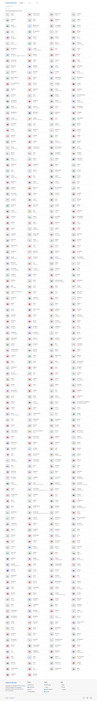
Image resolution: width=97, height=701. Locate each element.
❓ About (63, 687)
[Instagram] (84, 698)
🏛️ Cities (29, 689)
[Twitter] (87, 698)
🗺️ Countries (30, 685)
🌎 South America (48, 689)
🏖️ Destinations (31, 691)
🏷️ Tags (46, 687)
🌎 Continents (30, 687)
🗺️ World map (47, 685)
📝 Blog (62, 685)
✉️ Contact (63, 689)
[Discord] (91, 698)
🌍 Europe (46, 691)
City (9, 8)
